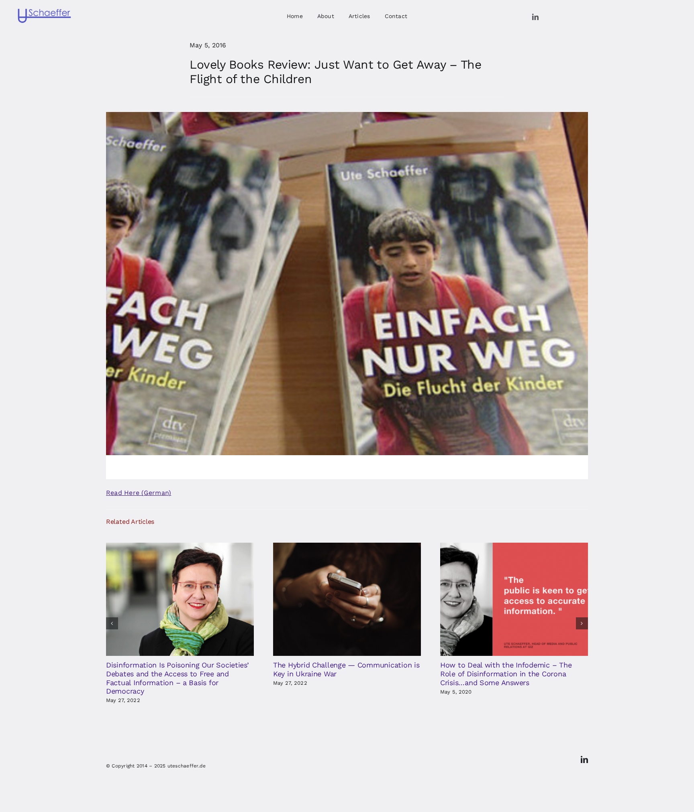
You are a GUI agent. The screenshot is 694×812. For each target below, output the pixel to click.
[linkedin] (535, 17)
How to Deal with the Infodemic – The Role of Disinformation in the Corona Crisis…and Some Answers (506, 673)
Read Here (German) (138, 493)
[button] (112, 623)
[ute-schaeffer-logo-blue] (44, 10)
